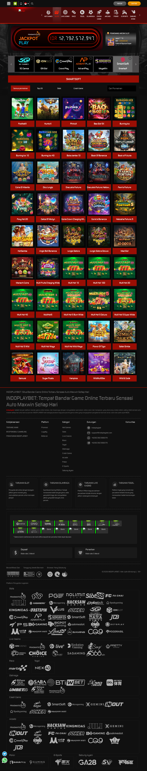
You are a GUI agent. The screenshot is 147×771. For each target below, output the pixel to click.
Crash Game (99, 17)
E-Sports (124, 16)
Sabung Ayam (133, 17)
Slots (57, 16)
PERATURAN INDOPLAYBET (17, 436)
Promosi (44, 427)
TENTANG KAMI (12, 427)
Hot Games (48, 16)
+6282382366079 (100, 438)
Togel (82, 16)
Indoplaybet (10, 410)
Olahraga (91, 16)
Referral (44, 436)
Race (74, 16)
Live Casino (65, 16)
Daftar (134, 4)
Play (24, 43)
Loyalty (44, 432)
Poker (116, 16)
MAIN (101, 268)
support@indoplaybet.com (102, 433)
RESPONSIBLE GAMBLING (16, 432)
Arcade (108, 16)
